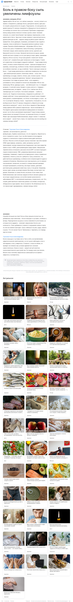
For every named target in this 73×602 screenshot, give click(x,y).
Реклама (12, 601)
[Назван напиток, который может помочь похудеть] (59, 497)
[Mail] (2, 1)
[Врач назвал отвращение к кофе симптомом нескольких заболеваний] (36, 519)
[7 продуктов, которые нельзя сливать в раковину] (36, 406)
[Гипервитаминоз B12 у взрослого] (36, 542)
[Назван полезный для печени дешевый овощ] (36, 383)
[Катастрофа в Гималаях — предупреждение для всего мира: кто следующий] (59, 293)
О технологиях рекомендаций (61, 601)
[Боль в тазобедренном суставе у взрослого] (13, 497)
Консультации (6, 6)
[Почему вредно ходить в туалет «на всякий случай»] (13, 519)
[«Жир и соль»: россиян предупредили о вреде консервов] (36, 497)
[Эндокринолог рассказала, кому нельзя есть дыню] (59, 474)
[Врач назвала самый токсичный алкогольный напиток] (36, 361)
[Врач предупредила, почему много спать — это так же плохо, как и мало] (13, 542)
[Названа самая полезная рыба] (13, 383)
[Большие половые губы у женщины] (13, 338)
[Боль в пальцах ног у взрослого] (13, 565)
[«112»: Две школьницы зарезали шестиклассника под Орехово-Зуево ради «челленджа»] (13, 315)
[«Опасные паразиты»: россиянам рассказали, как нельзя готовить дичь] (13, 406)
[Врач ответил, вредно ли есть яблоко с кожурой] (36, 429)
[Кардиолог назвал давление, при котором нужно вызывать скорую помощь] (13, 361)
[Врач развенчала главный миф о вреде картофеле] (59, 565)
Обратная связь (50, 601)
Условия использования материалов (38, 601)
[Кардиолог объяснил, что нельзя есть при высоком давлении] (59, 338)
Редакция (28, 601)
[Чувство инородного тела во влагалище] (59, 429)
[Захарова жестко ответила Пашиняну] (36, 293)
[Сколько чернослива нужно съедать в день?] (13, 474)
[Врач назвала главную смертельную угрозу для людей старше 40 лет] (36, 474)
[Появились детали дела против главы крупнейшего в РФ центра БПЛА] (36, 315)
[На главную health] (7, 1)
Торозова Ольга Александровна (19, 129)
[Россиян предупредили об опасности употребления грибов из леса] (36, 587)
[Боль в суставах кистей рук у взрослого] (13, 587)
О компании (6, 601)
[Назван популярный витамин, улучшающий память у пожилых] (59, 361)
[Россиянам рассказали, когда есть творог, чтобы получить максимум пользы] (59, 406)
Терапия (13, 6)
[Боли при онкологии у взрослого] (36, 565)
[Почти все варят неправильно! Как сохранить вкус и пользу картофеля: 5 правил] (36, 338)
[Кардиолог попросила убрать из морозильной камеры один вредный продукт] (13, 293)
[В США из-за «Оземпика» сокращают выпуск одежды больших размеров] (59, 587)
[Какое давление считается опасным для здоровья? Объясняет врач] (59, 315)
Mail (2, 601)
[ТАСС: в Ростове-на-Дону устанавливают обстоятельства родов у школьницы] (13, 429)
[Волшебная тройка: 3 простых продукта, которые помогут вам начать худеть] (36, 451)
